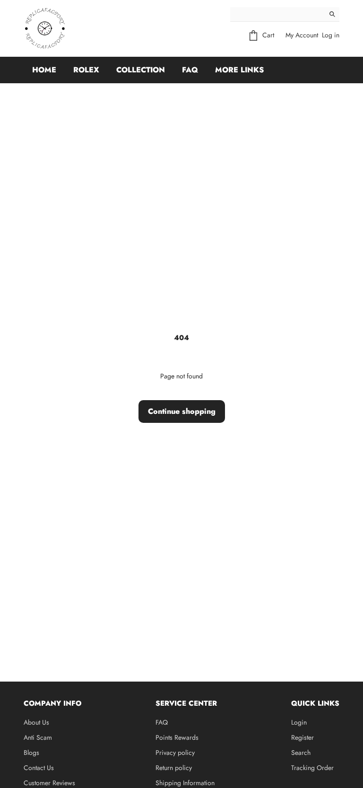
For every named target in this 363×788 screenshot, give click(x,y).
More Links (239, 69)
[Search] (332, 14)
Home (44, 69)
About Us (36, 722)
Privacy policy (175, 752)
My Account (301, 35)
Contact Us (39, 767)
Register (302, 737)
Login (299, 722)
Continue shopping (182, 411)
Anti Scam (38, 737)
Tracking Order (312, 767)
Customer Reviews (49, 783)
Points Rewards (177, 737)
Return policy (174, 767)
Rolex (86, 69)
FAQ (190, 69)
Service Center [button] (186, 703)
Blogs (31, 752)
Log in (330, 35)
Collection (140, 69)
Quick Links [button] (315, 703)
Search (301, 752)
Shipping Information (185, 783)
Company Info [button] (52, 703)
